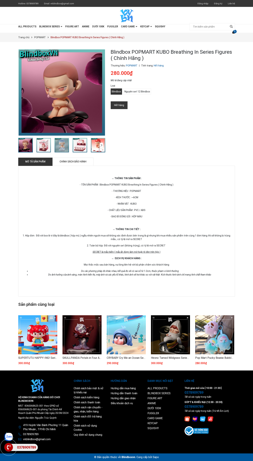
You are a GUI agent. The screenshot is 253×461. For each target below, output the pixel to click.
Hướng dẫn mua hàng (123, 388)
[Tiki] (202, 418)
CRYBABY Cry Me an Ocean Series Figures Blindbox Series (126, 357)
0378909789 (32, 3)
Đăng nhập (203, 3)
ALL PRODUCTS (27, 26)
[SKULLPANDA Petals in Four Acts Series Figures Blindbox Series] (82, 334)
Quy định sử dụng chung (88, 434)
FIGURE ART (72, 26)
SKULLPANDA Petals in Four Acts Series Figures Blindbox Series (82, 357)
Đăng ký (218, 3)
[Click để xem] (62, 92)
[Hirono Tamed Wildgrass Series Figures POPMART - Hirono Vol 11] (170, 334)
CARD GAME (128, 26)
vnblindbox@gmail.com (62, 3)
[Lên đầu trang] (247, 455)
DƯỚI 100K (98, 26)
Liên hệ (231, 3)
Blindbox (116, 91)
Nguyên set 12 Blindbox (137, 91)
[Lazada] (195, 418)
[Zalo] (8, 437)
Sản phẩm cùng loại (36, 304)
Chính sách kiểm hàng (86, 397)
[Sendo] (210, 418)
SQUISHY (160, 26)
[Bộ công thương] (197, 430)
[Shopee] (187, 418)
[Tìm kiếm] (231, 26)
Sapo (156, 457)
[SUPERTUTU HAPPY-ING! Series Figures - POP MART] (37, 334)
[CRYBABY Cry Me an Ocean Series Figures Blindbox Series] (126, 334)
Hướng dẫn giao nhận (123, 398)
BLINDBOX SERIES (49, 26)
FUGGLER (112, 26)
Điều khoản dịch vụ (122, 403)
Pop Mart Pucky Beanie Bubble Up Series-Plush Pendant (214, 357)
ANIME (85, 26)
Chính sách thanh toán (87, 402)
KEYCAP (145, 26)
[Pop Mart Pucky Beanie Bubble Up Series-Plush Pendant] (214, 334)
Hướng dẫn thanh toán (124, 393)
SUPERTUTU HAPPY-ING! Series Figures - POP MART (37, 357)
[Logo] (126, 15)
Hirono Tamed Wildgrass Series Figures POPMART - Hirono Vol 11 (170, 357)
